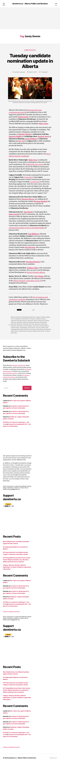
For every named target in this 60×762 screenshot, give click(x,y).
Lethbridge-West (15, 329)
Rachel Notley (40, 329)
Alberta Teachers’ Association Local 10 (27, 281)
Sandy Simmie (14, 331)
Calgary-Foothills (40, 317)
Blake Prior (32, 317)
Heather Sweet (15, 327)
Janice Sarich (31, 327)
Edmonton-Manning (28, 322)
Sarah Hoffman (23, 331)
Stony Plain (14, 333)
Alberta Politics (30, 50)
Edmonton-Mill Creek (16, 324)
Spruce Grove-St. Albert (43, 331)
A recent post (35, 182)
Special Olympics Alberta (36, 272)
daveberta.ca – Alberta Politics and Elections (22, 758)
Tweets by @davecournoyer (11, 611)
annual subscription (11, 373)
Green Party (28, 177)
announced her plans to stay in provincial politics (27, 228)
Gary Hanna (36, 326)
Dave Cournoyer (20, 72)
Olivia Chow (43, 124)
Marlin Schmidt (24, 329)
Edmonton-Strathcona (17, 326)
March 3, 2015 (33, 72)
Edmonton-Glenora (32, 320)
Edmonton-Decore (22, 320)
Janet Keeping (23, 327)
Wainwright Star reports (35, 164)
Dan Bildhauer (17, 319)
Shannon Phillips (32, 331)
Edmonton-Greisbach (16, 322)
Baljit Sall (13, 317)
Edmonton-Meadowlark (40, 322)
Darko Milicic (25, 319)
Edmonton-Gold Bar (43, 320)
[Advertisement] (30, 18)
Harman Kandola (44, 326)
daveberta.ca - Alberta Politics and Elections (30, 4)
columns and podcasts (19, 365)
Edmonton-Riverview (28, 324)
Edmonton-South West (41, 324)
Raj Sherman (47, 329)
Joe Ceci (38, 327)
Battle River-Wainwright (22, 317)
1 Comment (44, 72)
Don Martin (32, 319)
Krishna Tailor (44, 327)
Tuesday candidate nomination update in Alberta (30, 61)
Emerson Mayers (27, 199)
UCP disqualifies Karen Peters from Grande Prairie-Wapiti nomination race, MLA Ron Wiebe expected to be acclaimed (16, 559)
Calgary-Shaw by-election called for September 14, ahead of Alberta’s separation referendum (17, 567)
